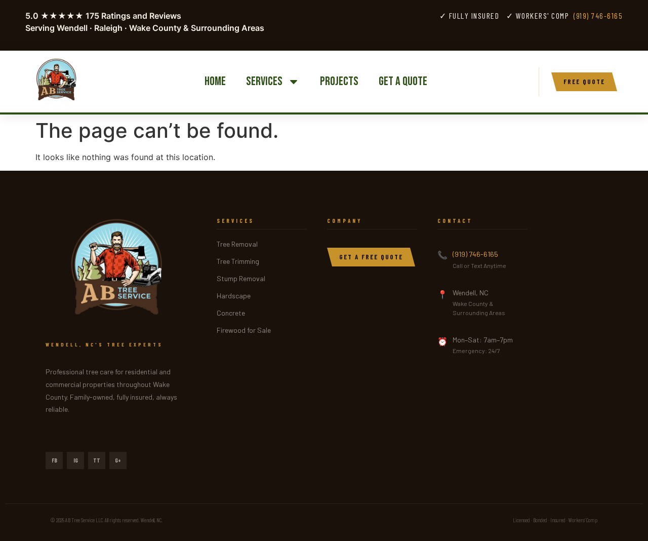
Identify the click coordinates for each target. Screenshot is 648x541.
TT (96, 460)
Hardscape (234, 295)
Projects (339, 81)
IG (75, 460)
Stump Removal (241, 278)
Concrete (231, 312)
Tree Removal (237, 244)
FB (54, 460)
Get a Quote (403, 81)
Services (264, 81)
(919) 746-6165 (598, 15)
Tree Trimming (238, 261)
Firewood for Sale (244, 330)
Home (215, 81)
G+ (118, 460)
